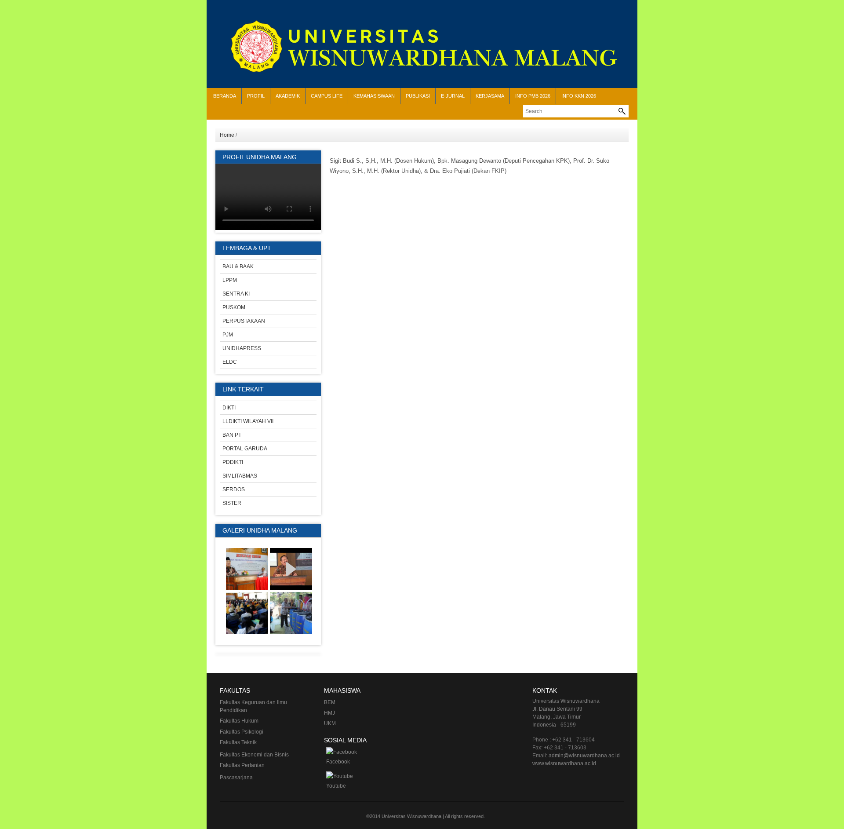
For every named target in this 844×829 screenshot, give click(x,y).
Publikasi (418, 96)
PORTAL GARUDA (244, 449)
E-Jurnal (453, 96)
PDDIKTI (232, 462)
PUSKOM (233, 307)
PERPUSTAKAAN (243, 321)
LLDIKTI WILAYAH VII (247, 421)
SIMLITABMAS (239, 476)
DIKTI (229, 408)
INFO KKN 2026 (578, 96)
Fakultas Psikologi (241, 732)
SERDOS (233, 489)
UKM (330, 723)
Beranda (224, 96)
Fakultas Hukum (239, 721)
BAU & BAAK (238, 266)
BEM (329, 702)
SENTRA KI (236, 294)
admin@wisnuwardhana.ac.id (584, 755)
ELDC (229, 362)
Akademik (288, 96)
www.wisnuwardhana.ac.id (564, 763)
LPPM (229, 280)
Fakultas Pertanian (242, 765)
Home (227, 135)
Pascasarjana (236, 777)
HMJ (329, 713)
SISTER (231, 503)
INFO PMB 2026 (532, 96)
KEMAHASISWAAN (374, 96)
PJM (227, 335)
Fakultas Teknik (238, 742)
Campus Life (326, 96)
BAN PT (231, 435)
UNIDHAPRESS (241, 348)
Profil (256, 96)
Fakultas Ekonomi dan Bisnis (254, 755)
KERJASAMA (490, 96)
